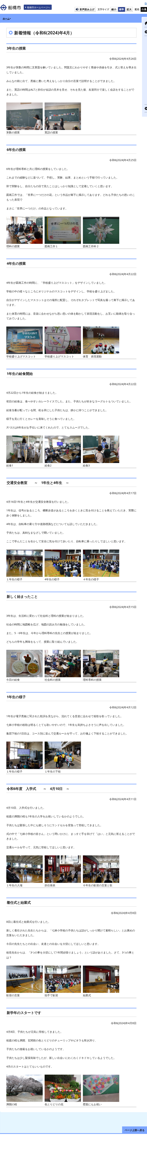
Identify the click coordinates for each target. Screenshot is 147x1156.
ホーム (6, 18)
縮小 (113, 9)
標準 (121, 9)
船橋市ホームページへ (38, 7)
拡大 (129, 9)
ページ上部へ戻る (135, 1130)
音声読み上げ (87, 9)
